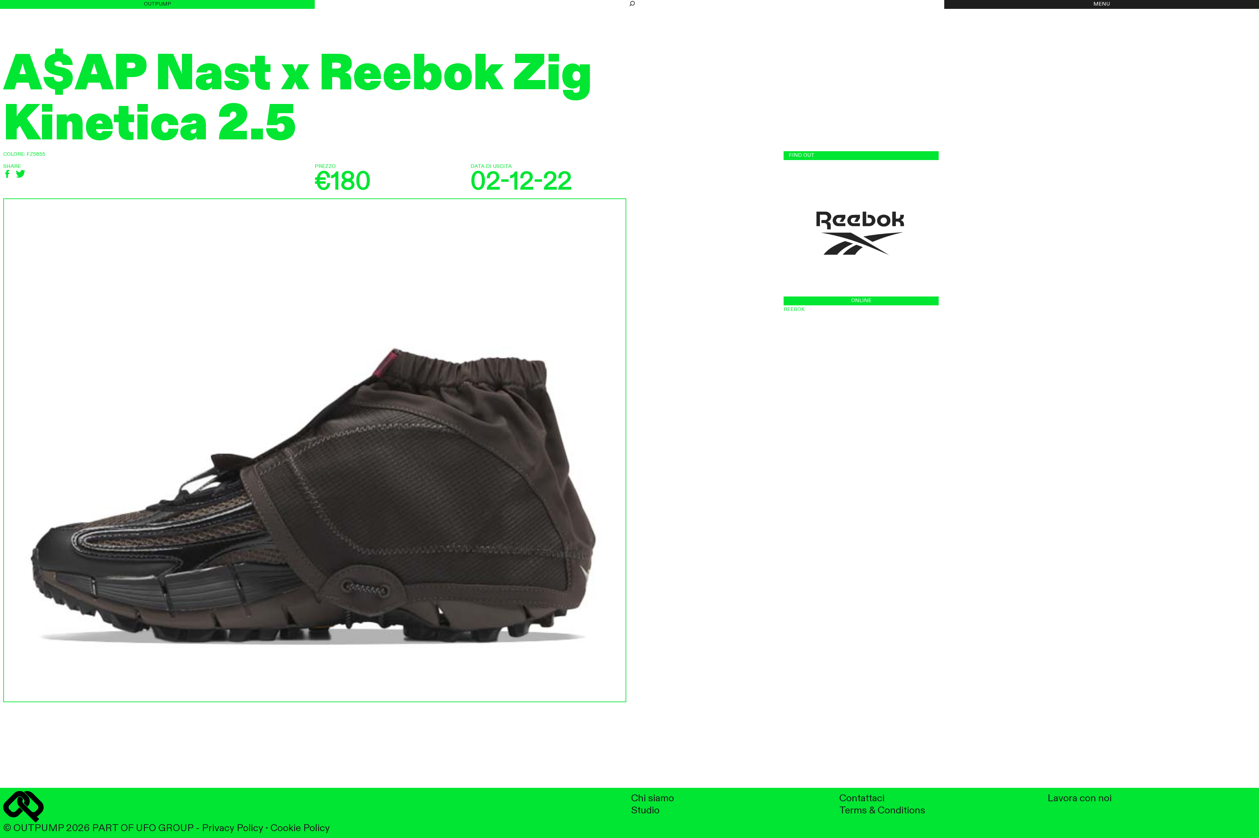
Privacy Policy (232, 828)
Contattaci (862, 798)
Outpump (157, 4)
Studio (645, 811)
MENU (1101, 4)
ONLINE (861, 300)
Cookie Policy (300, 828)
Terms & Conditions (882, 811)
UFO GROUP (164, 828)
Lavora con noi (1080, 798)
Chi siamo (652, 798)
